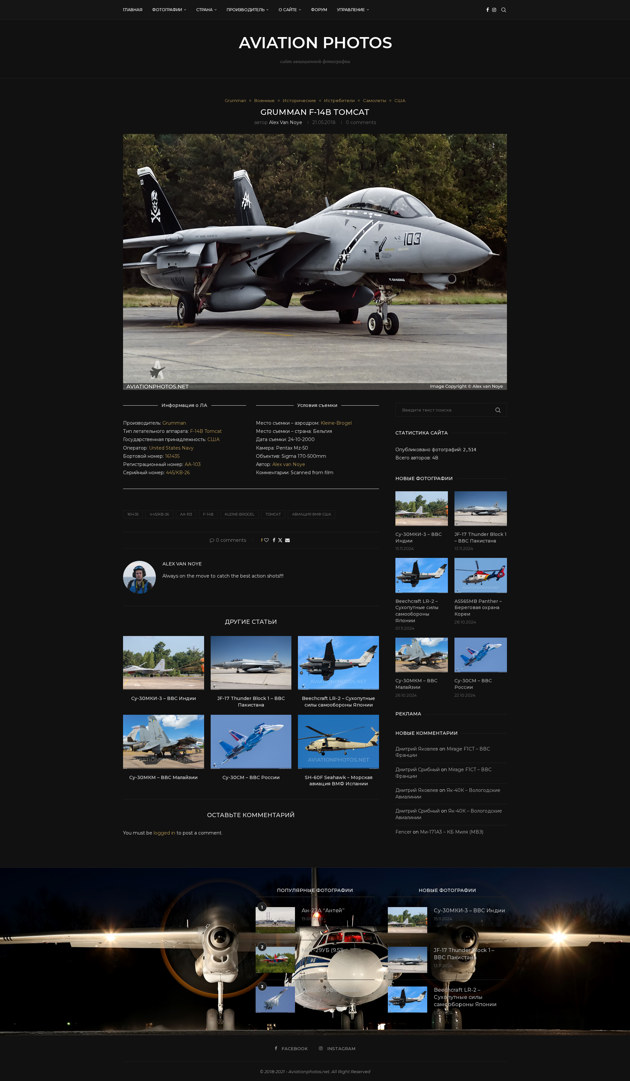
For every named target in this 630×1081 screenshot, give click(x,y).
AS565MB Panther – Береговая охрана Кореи (478, 607)
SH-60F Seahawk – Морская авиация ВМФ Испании (338, 780)
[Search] (503, 9)
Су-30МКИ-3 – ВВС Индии (163, 698)
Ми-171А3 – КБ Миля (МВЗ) (451, 832)
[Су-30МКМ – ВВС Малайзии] (163, 742)
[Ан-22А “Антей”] (275, 920)
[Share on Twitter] (280, 540)
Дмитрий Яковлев (416, 749)
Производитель (245, 9)
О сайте (288, 9)
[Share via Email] (287, 540)
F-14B (196, 431)
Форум (319, 9)
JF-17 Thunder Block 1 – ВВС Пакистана (251, 701)
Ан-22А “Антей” (323, 910)
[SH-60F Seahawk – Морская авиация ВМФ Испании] (338, 742)
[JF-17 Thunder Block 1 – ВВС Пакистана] (251, 663)
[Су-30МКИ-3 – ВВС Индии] (163, 663)
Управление (351, 9)
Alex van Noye (285, 122)
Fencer (403, 832)
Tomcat (213, 431)
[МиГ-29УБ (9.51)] (275, 960)
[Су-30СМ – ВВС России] (251, 742)
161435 (172, 456)
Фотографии (167, 9)
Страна (204, 9)
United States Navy (171, 448)
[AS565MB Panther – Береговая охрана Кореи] (480, 575)
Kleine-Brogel (336, 423)
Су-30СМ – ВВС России (251, 777)
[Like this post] (266, 540)
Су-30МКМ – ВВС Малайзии (163, 777)
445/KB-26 (178, 473)
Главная (132, 9)
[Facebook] (487, 9)
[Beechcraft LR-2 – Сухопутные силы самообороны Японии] (338, 663)
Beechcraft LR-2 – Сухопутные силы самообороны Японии (338, 701)
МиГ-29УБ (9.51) (323, 950)
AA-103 (193, 464)
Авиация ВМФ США (311, 514)
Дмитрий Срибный (417, 770)
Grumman (174, 423)
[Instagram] (494, 9)
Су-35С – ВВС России (331, 990)
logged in (164, 833)
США (213, 439)
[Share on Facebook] (274, 540)
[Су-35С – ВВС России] (275, 999)
